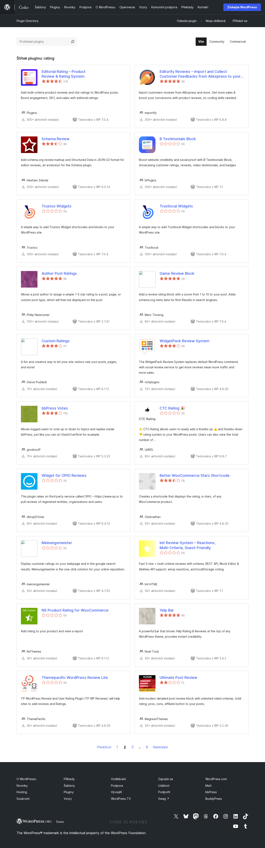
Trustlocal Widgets (176, 206)
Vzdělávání (118, 779)
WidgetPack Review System (184, 341)
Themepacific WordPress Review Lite (75, 677)
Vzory (68, 798)
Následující (160, 747)
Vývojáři (116, 792)
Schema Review (56, 139)
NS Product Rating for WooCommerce (75, 610)
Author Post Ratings (59, 273)
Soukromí (23, 798)
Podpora (117, 785)
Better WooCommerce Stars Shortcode (195, 475)
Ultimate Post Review (178, 677)
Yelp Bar (167, 610)
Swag (163, 798)
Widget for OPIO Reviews (64, 475)
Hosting (22, 792)
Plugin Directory (28, 21)
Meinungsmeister (57, 543)
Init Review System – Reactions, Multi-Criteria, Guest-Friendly (188, 545)
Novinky (22, 785)
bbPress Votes (55, 408)
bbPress (211, 792)
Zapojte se (165, 779)
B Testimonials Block (178, 139)
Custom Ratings (56, 341)
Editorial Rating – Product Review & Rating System (64, 73)
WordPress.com (216, 779)
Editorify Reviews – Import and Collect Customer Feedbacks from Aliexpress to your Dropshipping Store (200, 74)
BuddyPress (213, 798)
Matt (208, 785)
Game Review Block (177, 273)
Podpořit (164, 792)
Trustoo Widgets (56, 206)
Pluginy (69, 792)
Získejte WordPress (242, 7)
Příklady (69, 779)
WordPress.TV (121, 798)
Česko (60, 821)
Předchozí (104, 747)
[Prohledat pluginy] (73, 41)
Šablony (69, 785)
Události (163, 785)
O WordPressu (26, 779)
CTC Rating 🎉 (172, 408)
